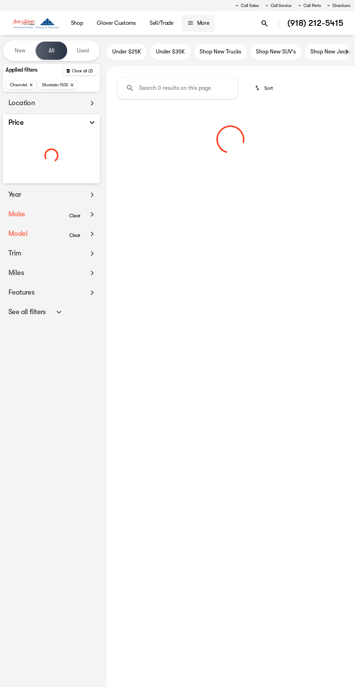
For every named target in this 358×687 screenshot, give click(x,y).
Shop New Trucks (220, 52)
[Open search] (264, 23)
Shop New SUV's (276, 52)
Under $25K (126, 52)
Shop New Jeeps (330, 52)
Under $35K (170, 52)
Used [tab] (83, 51)
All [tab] (52, 51)
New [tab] (20, 51)
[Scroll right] (347, 52)
